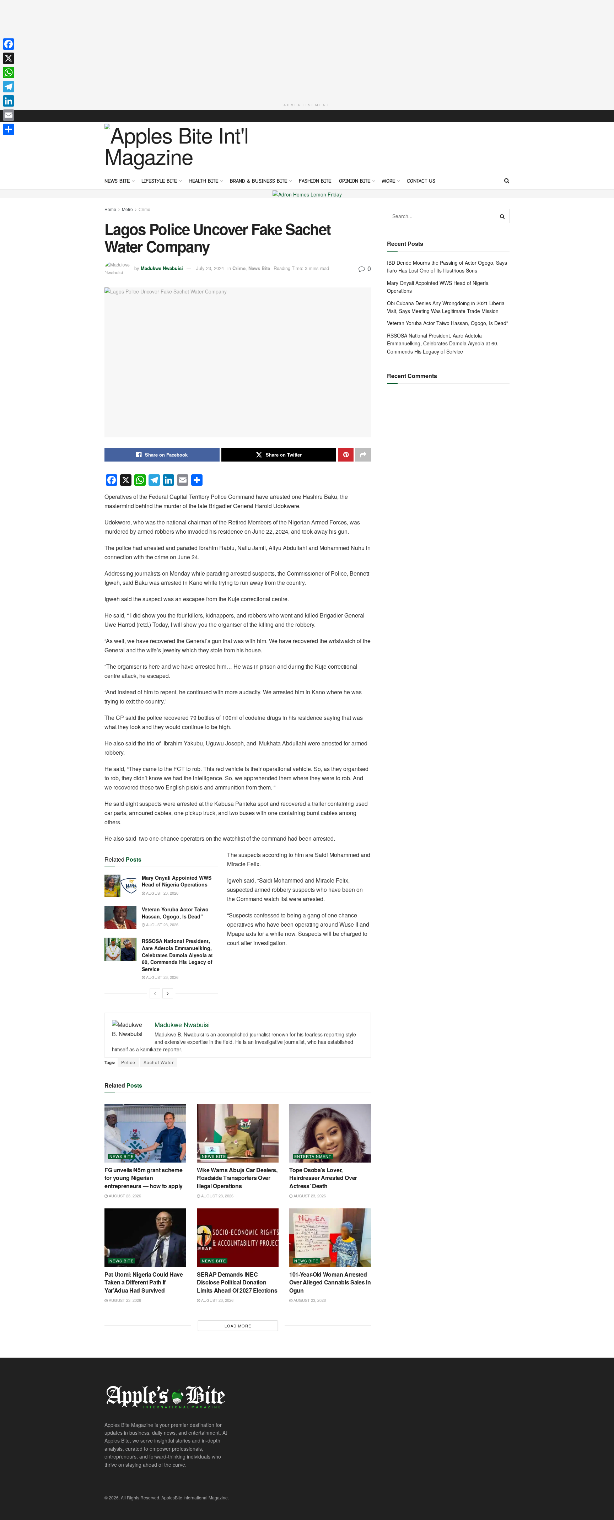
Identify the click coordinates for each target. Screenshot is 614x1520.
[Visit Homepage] (179, 147)
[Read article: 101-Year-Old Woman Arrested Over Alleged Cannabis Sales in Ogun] (330, 1237)
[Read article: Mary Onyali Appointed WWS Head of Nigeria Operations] (120, 885)
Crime (144, 209)
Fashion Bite (315, 181)
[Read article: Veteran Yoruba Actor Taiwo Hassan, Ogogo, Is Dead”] (120, 917)
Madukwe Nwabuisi (162, 268)
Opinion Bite (354, 181)
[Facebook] (8, 44)
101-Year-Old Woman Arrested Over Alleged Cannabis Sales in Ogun (330, 1282)
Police (128, 1062)
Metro (127, 209)
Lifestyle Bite (159, 181)
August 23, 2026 (161, 893)
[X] (8, 58)
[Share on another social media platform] (363, 455)
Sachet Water (159, 1062)
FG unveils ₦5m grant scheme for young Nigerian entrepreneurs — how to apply (143, 1178)
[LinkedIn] (8, 101)
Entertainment (313, 1156)
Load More (238, 1325)
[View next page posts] (167, 993)
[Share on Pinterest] (346, 455)
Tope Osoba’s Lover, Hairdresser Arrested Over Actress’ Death (323, 1178)
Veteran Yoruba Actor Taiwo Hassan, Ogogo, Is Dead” (175, 913)
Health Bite (203, 181)
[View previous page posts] (155, 993)
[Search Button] (507, 180)
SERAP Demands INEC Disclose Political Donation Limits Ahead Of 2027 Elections (237, 1282)
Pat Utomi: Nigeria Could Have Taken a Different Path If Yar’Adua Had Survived (143, 1282)
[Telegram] (8, 87)
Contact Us (421, 181)
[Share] (8, 129)
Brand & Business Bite (258, 181)
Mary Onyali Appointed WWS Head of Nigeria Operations (176, 881)
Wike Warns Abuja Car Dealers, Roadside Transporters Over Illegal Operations (237, 1178)
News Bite (117, 181)
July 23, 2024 (210, 268)
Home (110, 209)
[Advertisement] (307, 49)
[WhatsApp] (8, 72)
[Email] (8, 115)
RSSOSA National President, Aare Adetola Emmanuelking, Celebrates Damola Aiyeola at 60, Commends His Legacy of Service (177, 954)
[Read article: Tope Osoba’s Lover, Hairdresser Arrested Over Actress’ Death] (330, 1133)
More (388, 181)
